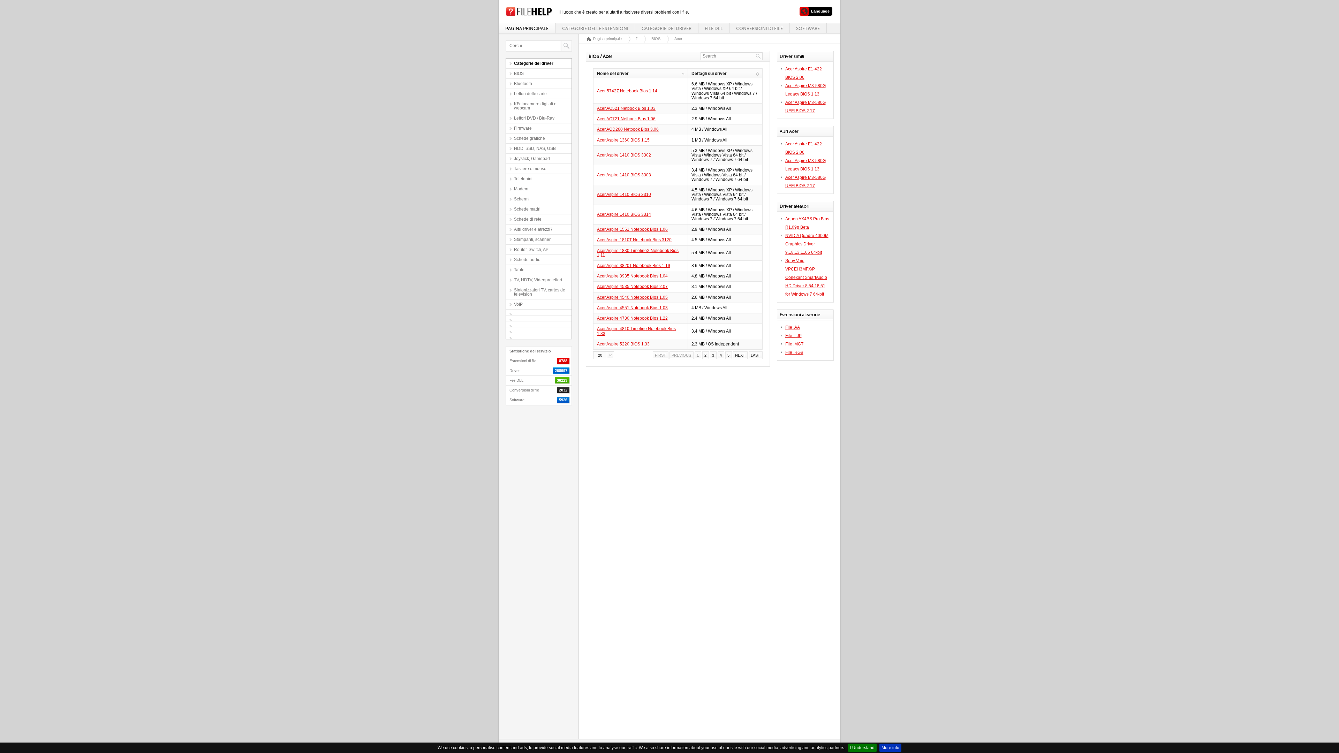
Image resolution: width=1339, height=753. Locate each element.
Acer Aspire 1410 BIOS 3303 (624, 175)
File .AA (792, 327)
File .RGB (794, 352)
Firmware (523, 128)
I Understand (862, 747)
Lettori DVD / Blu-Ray (534, 118)
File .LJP (793, 335)
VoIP (518, 304)
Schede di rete (528, 219)
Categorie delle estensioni (595, 28)
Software (808, 28)
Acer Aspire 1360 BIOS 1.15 (623, 140)
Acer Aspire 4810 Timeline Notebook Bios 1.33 (636, 331)
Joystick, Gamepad (532, 158)
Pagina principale (527, 28)
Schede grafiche (529, 138)
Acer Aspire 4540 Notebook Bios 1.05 (632, 297)
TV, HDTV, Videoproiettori (538, 279)
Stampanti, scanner (532, 239)
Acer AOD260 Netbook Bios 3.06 (628, 129)
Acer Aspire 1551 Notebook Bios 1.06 (632, 229)
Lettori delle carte (530, 93)
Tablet (519, 269)
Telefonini (523, 178)
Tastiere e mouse (530, 168)
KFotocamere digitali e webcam (535, 106)
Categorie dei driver (666, 28)
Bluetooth (523, 83)
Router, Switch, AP (531, 249)
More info (890, 747)
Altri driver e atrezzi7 (533, 229)
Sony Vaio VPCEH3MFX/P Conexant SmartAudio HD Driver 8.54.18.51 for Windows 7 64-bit (806, 277)
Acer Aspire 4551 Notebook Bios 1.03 (632, 307)
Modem (521, 189)
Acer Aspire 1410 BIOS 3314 (624, 214)
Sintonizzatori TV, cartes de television (539, 292)
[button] (603, 355)
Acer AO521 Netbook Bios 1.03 (626, 108)
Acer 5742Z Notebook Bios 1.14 (627, 91)
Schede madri (527, 209)
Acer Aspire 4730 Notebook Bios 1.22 (632, 318)
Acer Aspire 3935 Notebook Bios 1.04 (632, 276)
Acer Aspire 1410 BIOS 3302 (624, 155)
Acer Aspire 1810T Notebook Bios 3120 (634, 239)
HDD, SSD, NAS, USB (535, 148)
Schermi (522, 199)
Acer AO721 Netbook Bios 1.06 (626, 118)
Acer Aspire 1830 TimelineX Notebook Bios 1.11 (638, 253)
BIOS (519, 73)
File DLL (714, 28)
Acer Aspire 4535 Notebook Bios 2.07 (632, 286)
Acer (678, 39)
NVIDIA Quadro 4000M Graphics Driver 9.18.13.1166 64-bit (807, 244)
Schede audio (527, 259)
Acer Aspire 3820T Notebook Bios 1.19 (633, 265)
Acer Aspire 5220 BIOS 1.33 (623, 344)
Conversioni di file (759, 28)
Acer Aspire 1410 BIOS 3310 (624, 194)
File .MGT (794, 344)
